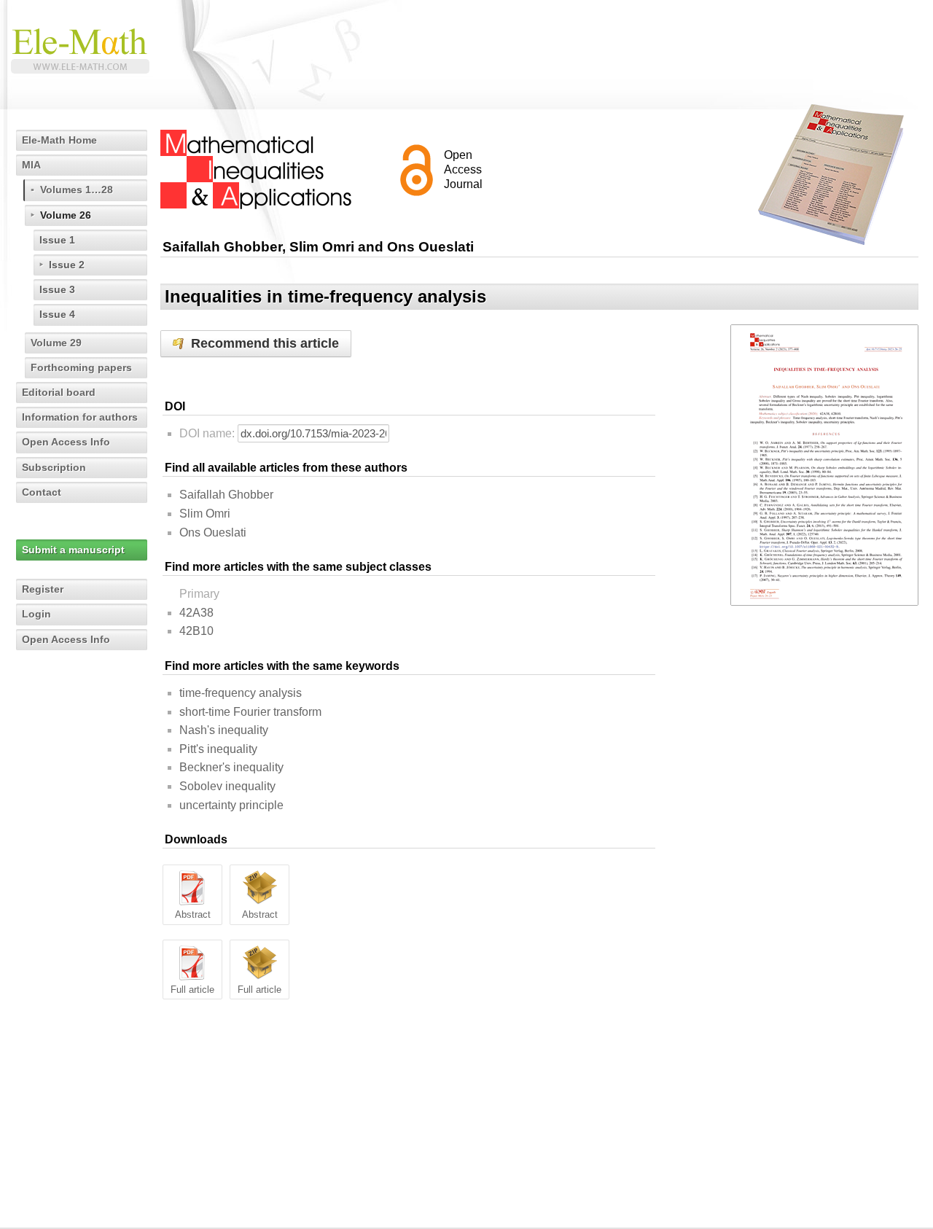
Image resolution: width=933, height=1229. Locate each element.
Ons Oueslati (212, 532)
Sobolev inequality (227, 786)
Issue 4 (57, 314)
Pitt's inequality (218, 749)
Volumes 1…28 (76, 189)
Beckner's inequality (231, 767)
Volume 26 (65, 215)
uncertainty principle (231, 805)
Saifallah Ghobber (226, 494)
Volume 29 (56, 342)
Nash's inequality (223, 730)
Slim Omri (204, 513)
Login (36, 614)
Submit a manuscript (73, 549)
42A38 (196, 612)
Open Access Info (66, 442)
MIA (31, 165)
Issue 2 (67, 264)
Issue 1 (57, 240)
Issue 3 (57, 289)
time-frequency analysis (240, 693)
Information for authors (80, 417)
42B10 (196, 631)
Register (42, 589)
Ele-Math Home (59, 140)
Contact (41, 492)
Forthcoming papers (81, 367)
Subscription (54, 467)
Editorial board (58, 392)
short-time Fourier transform (250, 712)
